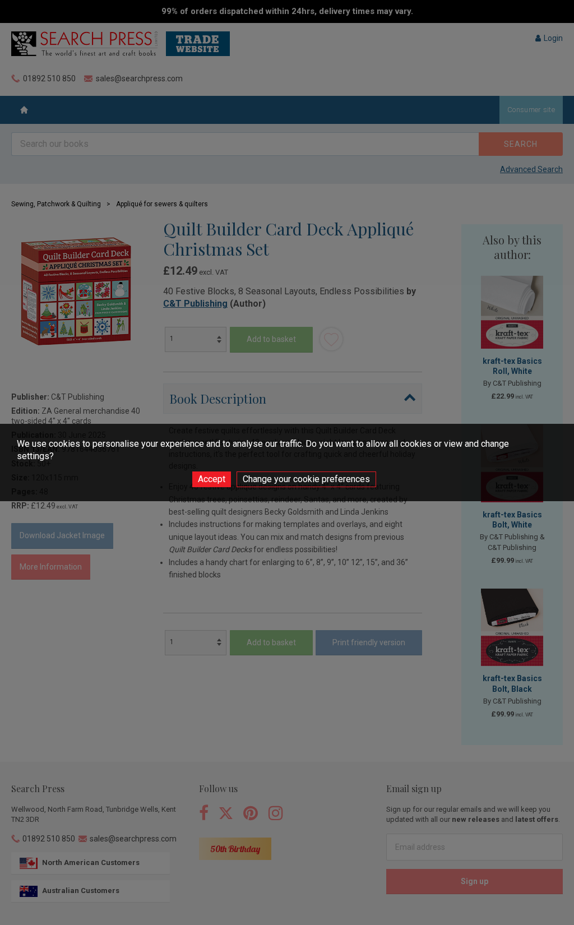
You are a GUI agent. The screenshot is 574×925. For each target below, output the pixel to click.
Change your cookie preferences (306, 479)
